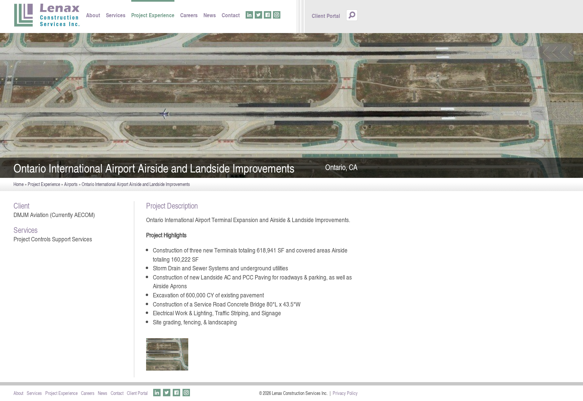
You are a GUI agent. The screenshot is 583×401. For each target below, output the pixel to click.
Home (18, 184)
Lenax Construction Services (47, 15)
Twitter (258, 15)
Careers (189, 15)
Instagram (276, 15)
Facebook (267, 15)
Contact (231, 15)
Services (116, 15)
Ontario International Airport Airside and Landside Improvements (136, 184)
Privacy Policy (345, 393)
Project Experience (152, 15)
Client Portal (326, 15)
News (209, 15)
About (93, 15)
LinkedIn (249, 15)
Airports (71, 184)
